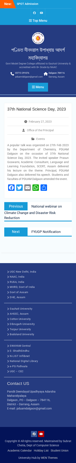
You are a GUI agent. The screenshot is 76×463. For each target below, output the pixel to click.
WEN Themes (49, 457)
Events (40, 139)
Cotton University (20, 318)
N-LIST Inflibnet (20, 356)
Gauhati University (21, 308)
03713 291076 (22, 73)
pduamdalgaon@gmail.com (29, 76)
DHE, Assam (17, 297)
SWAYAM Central (20, 345)
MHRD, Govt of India (22, 286)
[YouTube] (42, 12)
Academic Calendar (19, 450)
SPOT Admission (27, 3)
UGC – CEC (17, 371)
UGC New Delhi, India (23, 271)
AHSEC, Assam (19, 313)
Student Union (60, 450)
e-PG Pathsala (19, 366)
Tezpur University (20, 329)
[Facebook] (34, 12)
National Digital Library (24, 361)
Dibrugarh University (22, 324)
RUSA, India (17, 281)
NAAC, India (17, 276)
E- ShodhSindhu (19, 350)
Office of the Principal (40, 130)
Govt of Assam (19, 292)
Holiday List (41, 450)
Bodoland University (22, 334)
